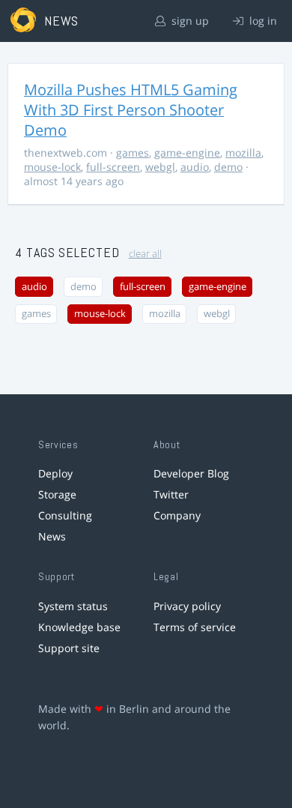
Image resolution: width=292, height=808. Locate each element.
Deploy (55, 473)
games (132, 152)
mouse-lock (52, 167)
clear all (145, 253)
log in (261, 20)
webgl (160, 167)
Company (177, 515)
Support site (69, 648)
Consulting (65, 515)
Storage (57, 494)
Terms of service (194, 627)
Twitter (171, 494)
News (52, 536)
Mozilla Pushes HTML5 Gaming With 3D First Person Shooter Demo (130, 109)
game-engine (187, 152)
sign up (188, 20)
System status (73, 606)
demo (228, 167)
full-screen (113, 167)
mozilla (243, 152)
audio (194, 167)
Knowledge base (79, 627)
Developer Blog (191, 473)
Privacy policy (187, 606)
